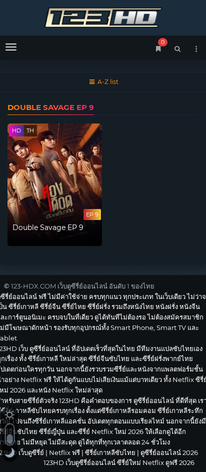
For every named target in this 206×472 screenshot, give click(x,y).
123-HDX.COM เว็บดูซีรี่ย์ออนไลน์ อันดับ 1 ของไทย (82, 286)
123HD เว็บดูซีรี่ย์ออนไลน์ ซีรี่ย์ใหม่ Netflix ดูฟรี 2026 (103, 16)
